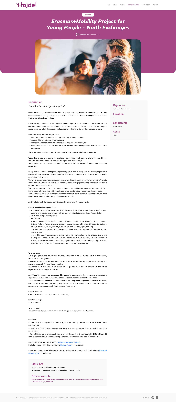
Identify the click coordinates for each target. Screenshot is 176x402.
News (115, 5)
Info (108, 5)
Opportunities (133, 5)
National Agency (66, 345)
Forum (155, 5)
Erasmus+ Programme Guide (69, 342)
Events (122, 5)
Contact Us (146, 5)
